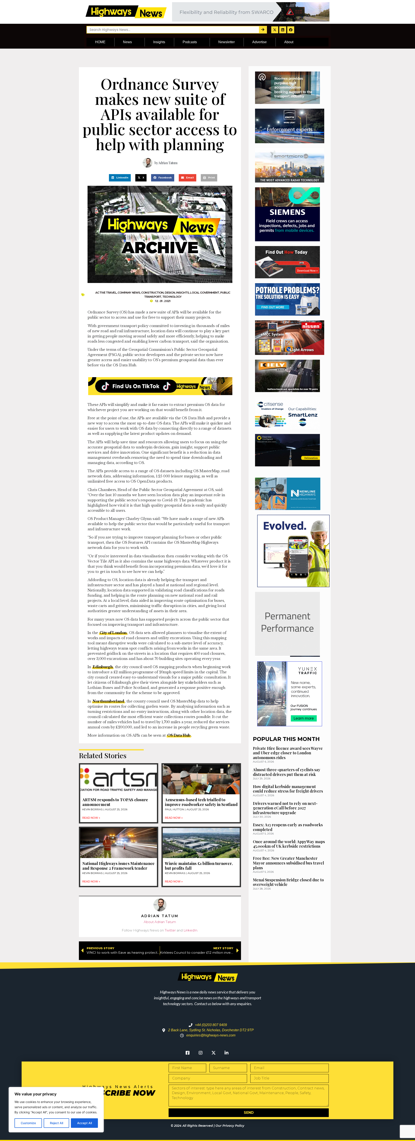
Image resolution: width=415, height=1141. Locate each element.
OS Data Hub (178, 735)
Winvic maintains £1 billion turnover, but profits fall (199, 866)
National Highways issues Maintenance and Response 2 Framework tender (118, 866)
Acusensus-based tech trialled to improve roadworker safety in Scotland (201, 802)
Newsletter (226, 42)
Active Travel (105, 292)
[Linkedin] (282, 29)
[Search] (263, 29)
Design (170, 292)
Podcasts (190, 42)
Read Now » (91, 817)
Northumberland (108, 701)
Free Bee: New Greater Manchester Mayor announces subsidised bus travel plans (288, 863)
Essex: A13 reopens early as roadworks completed (288, 827)
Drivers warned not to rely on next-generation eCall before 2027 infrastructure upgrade (285, 808)
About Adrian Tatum (160, 922)
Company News (129, 292)
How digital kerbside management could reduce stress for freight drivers (288, 789)
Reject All (56, 1123)
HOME (100, 42)
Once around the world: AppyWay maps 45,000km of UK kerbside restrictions (289, 844)
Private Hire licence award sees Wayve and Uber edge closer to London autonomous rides (288, 753)
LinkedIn (190, 930)
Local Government (204, 292)
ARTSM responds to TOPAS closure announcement (115, 802)
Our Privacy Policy (229, 1126)
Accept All (84, 1123)
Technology (171, 296)
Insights (159, 42)
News (127, 42)
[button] (120, 177)
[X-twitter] (274, 29)
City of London (113, 633)
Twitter (170, 930)
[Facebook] (290, 29)
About (288, 42)
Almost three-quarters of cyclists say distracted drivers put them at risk (286, 772)
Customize (28, 1123)
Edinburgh (103, 667)
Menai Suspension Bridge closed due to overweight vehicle (288, 882)
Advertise (259, 42)
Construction (152, 292)
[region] (56, 1109)
